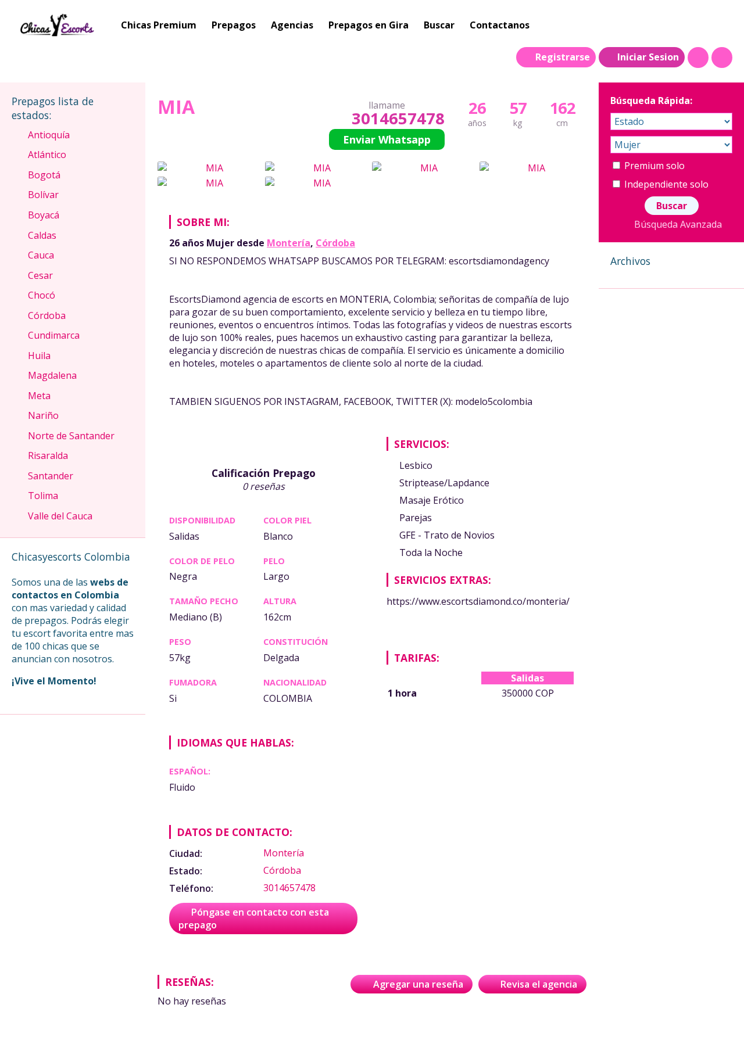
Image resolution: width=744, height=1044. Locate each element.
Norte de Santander (71, 435)
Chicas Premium (158, 25)
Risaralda (48, 455)
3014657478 (398, 118)
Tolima (43, 495)
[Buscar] (698, 57)
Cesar (40, 275)
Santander (50, 475)
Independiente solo (665, 184)
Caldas (42, 235)
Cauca (41, 255)
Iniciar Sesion (648, 57)
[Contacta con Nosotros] (721, 57)
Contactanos (500, 25)
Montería (288, 242)
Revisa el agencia (538, 984)
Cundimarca (54, 335)
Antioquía (49, 134)
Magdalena (52, 375)
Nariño (43, 415)
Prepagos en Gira (368, 25)
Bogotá (44, 174)
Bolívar (43, 194)
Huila (39, 355)
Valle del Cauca (60, 516)
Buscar (439, 25)
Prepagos (234, 25)
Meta (39, 395)
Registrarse (562, 57)
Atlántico (47, 154)
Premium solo (653, 165)
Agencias (292, 25)
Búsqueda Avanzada (677, 224)
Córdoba (335, 242)
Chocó (41, 295)
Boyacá (43, 215)
